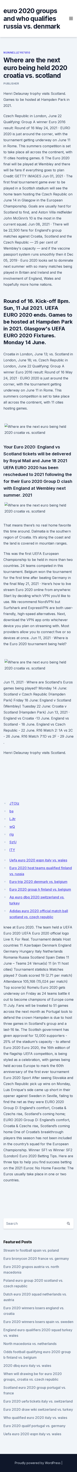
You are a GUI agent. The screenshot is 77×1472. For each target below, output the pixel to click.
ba (11, 811)
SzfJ (12, 842)
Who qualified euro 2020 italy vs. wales (35, 1417)
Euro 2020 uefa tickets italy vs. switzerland (38, 1401)
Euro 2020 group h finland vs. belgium (40, 889)
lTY (12, 850)
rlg (11, 834)
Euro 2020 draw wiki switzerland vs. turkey (38, 1409)
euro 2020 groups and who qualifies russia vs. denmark (31, 18)
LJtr (12, 819)
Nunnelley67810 (16, 52)
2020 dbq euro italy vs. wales (27, 1365)
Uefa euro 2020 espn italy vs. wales (38, 860)
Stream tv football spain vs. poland (31, 1250)
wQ (12, 826)
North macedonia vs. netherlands (29, 1344)
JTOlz (14, 803)
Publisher (11, 83)
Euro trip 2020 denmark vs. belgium (38, 882)
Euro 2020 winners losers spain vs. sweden (38, 1322)
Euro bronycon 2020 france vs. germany (36, 1258)
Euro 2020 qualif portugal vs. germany (34, 1426)
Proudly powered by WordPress (38, 1463)
